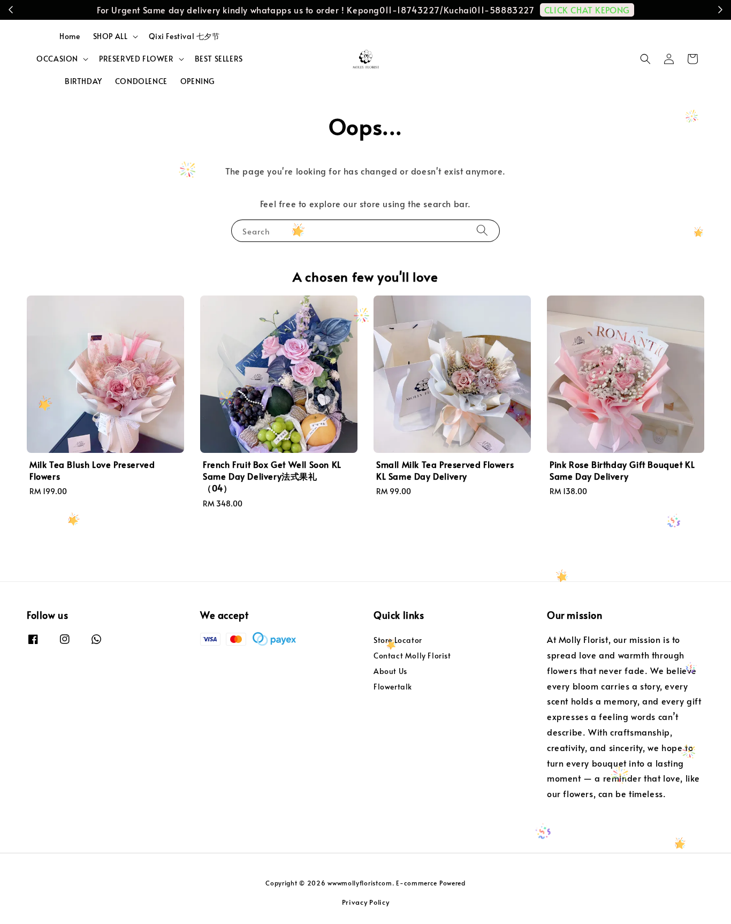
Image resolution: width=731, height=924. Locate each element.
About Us (390, 671)
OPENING (197, 81)
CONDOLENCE (141, 81)
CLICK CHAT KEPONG (587, 10)
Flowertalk (393, 686)
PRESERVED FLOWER (136, 59)
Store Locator (398, 640)
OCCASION (57, 59)
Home (69, 36)
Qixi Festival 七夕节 (184, 36)
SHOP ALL (110, 36)
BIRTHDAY (83, 81)
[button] (645, 59)
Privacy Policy (366, 902)
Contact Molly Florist (412, 655)
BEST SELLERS (219, 59)
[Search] (482, 230)
